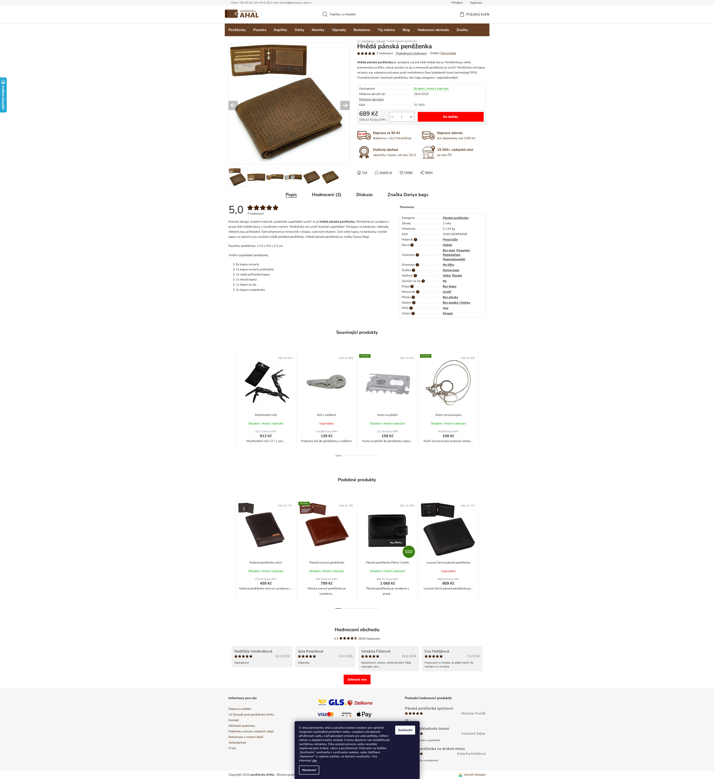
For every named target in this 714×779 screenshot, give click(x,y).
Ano (445, 308)
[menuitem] (237, 30)
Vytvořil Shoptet (474, 775)
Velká (447, 276)
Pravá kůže (450, 240)
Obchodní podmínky (241, 726)
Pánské (448, 313)
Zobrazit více (357, 679)
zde (314, 760)
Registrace (476, 2)
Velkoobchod (237, 743)
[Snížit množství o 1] (392, 116)
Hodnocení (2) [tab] (326, 195)
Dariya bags (448, 53)
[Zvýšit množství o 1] (411, 116)
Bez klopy (449, 286)
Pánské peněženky (456, 218)
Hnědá (447, 245)
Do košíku (450, 117)
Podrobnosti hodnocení (411, 53)
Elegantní (463, 250)
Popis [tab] (291, 195)
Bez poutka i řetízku (456, 303)
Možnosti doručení (371, 99)
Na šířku (448, 265)
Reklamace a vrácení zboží (245, 737)
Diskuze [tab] (364, 195)
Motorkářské (451, 255)
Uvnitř (447, 292)
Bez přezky (450, 297)
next (483, 404)
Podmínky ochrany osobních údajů (251, 731)
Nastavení (309, 770)
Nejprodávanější (454, 259)
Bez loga (449, 250)
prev (231, 404)
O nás (232, 748)
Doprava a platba (239, 709)
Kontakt (233, 720)
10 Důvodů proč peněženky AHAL (251, 715)
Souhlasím (405, 730)
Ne (445, 281)
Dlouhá (457, 276)
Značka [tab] (408, 195)
